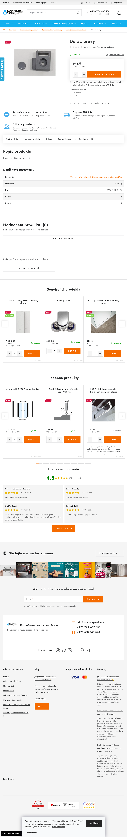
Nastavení (32, 832)
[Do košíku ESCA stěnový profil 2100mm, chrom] (32, 353)
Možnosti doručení (117, 54)
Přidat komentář (29, 268)
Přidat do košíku (104, 74)
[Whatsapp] (82, 650)
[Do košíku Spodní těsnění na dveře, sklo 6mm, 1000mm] (72, 439)
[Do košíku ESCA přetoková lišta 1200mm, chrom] (112, 353)
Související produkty (65, 139)
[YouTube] (88, 650)
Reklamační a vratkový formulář (15, 695)
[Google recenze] (89, 805)
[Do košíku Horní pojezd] (72, 351)
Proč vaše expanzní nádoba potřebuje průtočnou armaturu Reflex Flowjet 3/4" (46, 689)
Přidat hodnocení (63, 239)
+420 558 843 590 (88, 632)
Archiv (42, 706)
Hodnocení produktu (32, 139)
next (122, 324)
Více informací (58, 826)
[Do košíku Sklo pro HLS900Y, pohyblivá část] (32, 439)
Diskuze (49, 139)
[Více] (117, 23)
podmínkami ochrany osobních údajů (61, 606)
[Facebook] (58, 650)
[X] (64, 650)
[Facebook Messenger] (76, 650)
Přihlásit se (93, 599)
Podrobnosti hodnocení (106, 47)
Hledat (78, 12)
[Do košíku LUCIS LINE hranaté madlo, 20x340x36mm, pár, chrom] (112, 439)
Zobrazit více (64, 528)
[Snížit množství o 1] (76, 74)
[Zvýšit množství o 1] (84, 74)
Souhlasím (94, 823)
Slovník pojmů (41, 2)
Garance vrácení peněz (12, 700)
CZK (85, 2)
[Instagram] (70, 650)
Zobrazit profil (108, 553)
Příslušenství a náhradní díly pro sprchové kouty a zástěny (95, 177)
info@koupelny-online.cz (91, 622)
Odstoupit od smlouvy (12, 833)
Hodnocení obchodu (63, 469)
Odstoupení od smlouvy (22, 2)
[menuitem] (9, 23)
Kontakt (6, 2)
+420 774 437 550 (100, 11)
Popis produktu (12, 139)
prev (5, 324)
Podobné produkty (86, 139)
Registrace (118, 2)
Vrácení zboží (8, 690)
